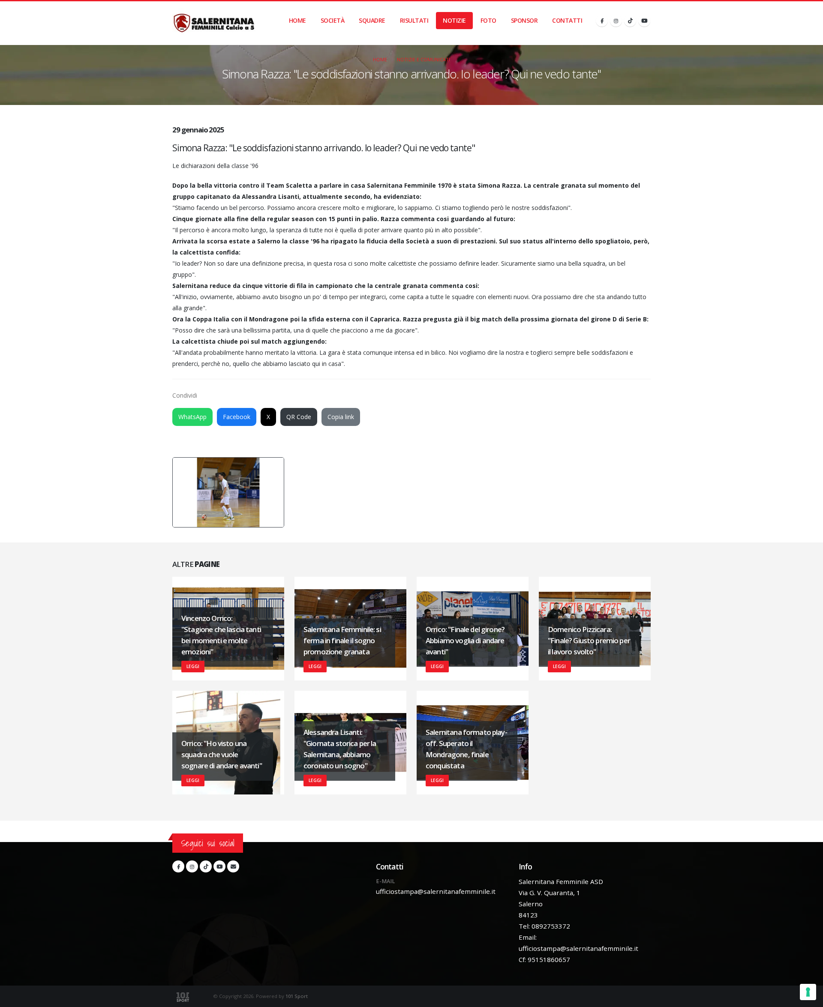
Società (333, 20)
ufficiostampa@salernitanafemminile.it (436, 891)
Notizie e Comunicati (423, 59)
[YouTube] (644, 21)
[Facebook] (602, 21)
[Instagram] (616, 21)
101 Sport (296, 996)
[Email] (233, 866)
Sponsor (524, 20)
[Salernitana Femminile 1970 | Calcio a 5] (213, 23)
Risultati (414, 20)
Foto (488, 20)
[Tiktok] (630, 21)
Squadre (372, 20)
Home (297, 20)
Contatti (567, 20)
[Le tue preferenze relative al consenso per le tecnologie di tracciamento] (808, 992)
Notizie (454, 20)
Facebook (236, 417)
